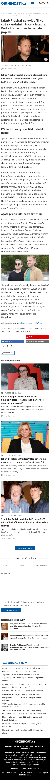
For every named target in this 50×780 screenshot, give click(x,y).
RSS (31, 746)
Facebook (39, 746)
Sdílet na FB (9, 341)
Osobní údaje (33, 768)
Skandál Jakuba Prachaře (22, 331)
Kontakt (8, 746)
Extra (30, 323)
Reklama (14, 768)
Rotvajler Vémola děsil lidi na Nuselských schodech (22, 691)
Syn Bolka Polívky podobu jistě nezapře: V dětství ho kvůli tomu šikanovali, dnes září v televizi (24, 522)
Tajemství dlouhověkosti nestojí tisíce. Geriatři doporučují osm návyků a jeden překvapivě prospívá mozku (23, 677)
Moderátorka (6, 331)
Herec (30, 328)
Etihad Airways (20, 328)
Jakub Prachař (40, 328)
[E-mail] (7, 346)
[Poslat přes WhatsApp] (3, 346)
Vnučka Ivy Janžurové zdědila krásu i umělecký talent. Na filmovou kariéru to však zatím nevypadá (22, 399)
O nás (25, 746)
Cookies (23, 768)
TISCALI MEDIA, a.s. (28, 772)
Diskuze (31, 337)
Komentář (6, 573)
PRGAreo (38, 323)
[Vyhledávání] (48, 3)
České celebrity (7, 328)
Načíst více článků (25, 548)
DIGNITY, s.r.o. (25, 775)
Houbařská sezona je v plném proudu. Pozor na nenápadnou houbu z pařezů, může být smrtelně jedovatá (21, 697)
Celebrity (31, 65)
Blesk (24, 323)
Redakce (17, 746)
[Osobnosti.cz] (13, 3)
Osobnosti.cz (25, 749)
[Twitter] (11, 346)
